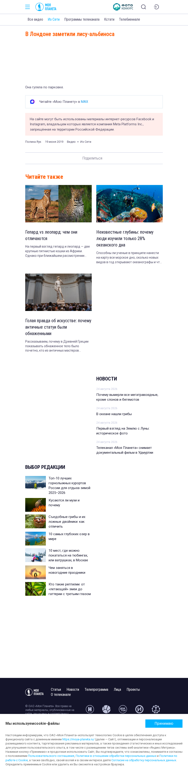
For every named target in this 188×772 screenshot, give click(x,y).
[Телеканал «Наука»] (90, 711)
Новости (106, 379)
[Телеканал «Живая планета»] (106, 711)
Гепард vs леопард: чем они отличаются (51, 235)
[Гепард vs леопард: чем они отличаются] (58, 203)
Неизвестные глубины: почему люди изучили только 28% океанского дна (124, 238)
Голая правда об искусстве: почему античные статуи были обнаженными (58, 327)
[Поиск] (143, 7)
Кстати (109, 19)
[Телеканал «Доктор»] (123, 711)
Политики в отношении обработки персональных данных (116, 756)
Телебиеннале (129, 19)
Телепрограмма (96, 689)
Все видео (35, 19)
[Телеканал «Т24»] (156, 711)
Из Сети (54, 19)
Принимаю (164, 723)
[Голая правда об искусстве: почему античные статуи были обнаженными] (58, 292)
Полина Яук (33, 141)
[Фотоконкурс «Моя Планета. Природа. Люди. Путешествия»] (123, 7)
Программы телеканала (82, 19)
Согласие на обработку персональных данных (143, 760)
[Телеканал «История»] (139, 711)
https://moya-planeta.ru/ (78, 739)
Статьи (56, 689)
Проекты (133, 689)
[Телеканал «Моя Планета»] (45, 7)
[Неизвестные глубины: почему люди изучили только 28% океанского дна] (129, 203)
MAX (84, 102)
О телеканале (61, 694)
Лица (117, 689)
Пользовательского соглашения (51, 756)
